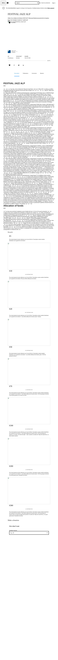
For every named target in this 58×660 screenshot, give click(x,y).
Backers (42, 73)
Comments (34, 73)
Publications (25, 73)
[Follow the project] (9, 65)
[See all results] (38, 3)
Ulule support (50, 8)
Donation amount (13, 530)
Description (16, 73)
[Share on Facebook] (14, 65)
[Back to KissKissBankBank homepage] (7, 3)
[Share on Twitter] (19, 65)
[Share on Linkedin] (23, 65)
